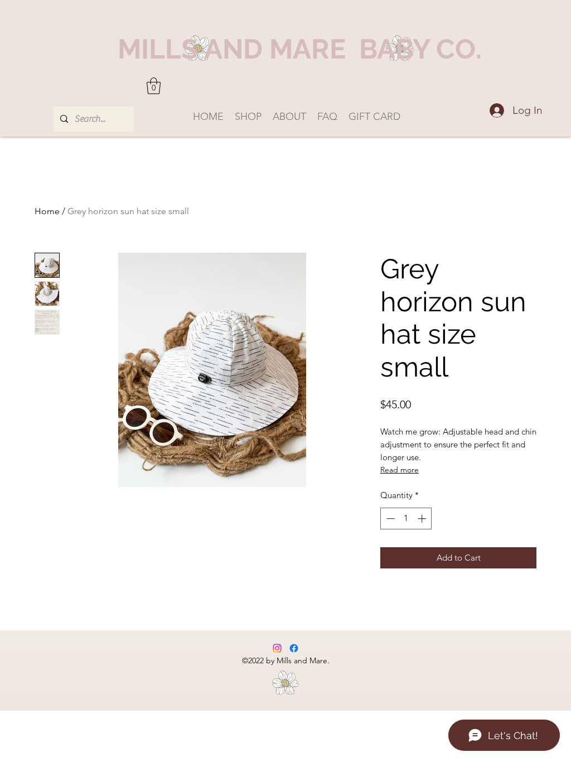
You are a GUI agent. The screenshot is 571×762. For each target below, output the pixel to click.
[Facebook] (293, 648)
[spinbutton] (406, 518)
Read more (399, 470)
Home (47, 211)
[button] (154, 86)
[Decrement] (389, 518)
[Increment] (422, 518)
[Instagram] (277, 648)
